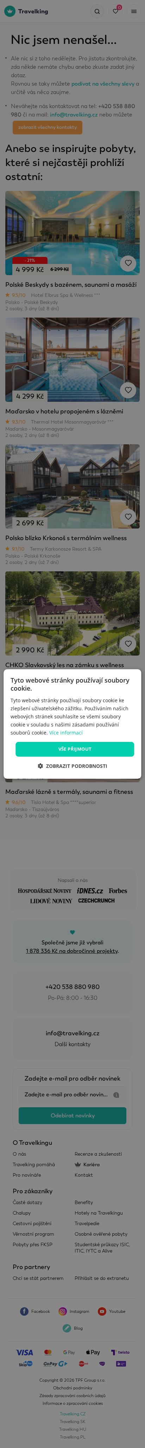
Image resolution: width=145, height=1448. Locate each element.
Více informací (66, 732)
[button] (72, 766)
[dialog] (72, 724)
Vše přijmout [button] (75, 749)
